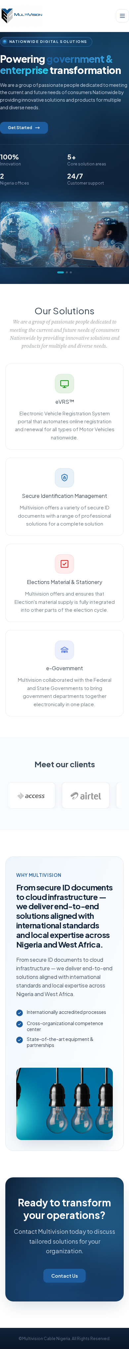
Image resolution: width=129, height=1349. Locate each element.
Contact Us (64, 1276)
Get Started (20, 127)
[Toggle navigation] (122, 15)
